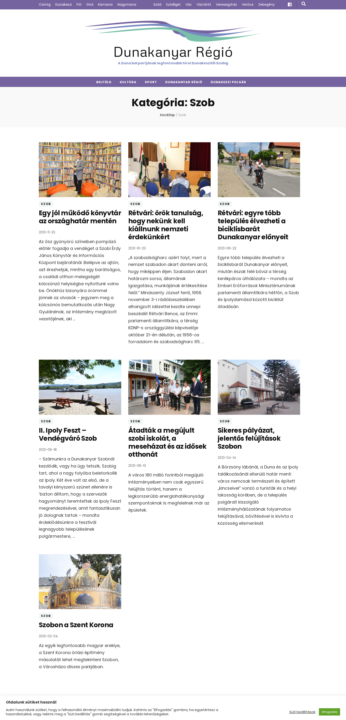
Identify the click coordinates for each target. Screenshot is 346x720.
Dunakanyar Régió (173, 51)
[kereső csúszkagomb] (304, 4)
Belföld (104, 82)
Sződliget (173, 4)
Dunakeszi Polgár (228, 82)
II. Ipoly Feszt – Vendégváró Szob (68, 434)
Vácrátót (204, 4)
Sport (151, 82)
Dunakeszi (63, 4)
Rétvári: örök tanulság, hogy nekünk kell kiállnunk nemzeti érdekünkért (165, 225)
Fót (79, 4)
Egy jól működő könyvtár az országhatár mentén (80, 217)
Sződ (157, 4)
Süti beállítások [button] (302, 712)
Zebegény (266, 4)
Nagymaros (126, 4)
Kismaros (105, 4)
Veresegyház (226, 4)
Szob (145, 4)
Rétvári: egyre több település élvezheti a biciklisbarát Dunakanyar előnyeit (253, 225)
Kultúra (128, 82)
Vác (188, 4)
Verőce (247, 4)
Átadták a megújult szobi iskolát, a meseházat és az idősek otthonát (167, 442)
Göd (89, 4)
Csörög (45, 4)
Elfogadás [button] (329, 712)
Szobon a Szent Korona (76, 625)
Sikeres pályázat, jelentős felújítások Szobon (249, 438)
